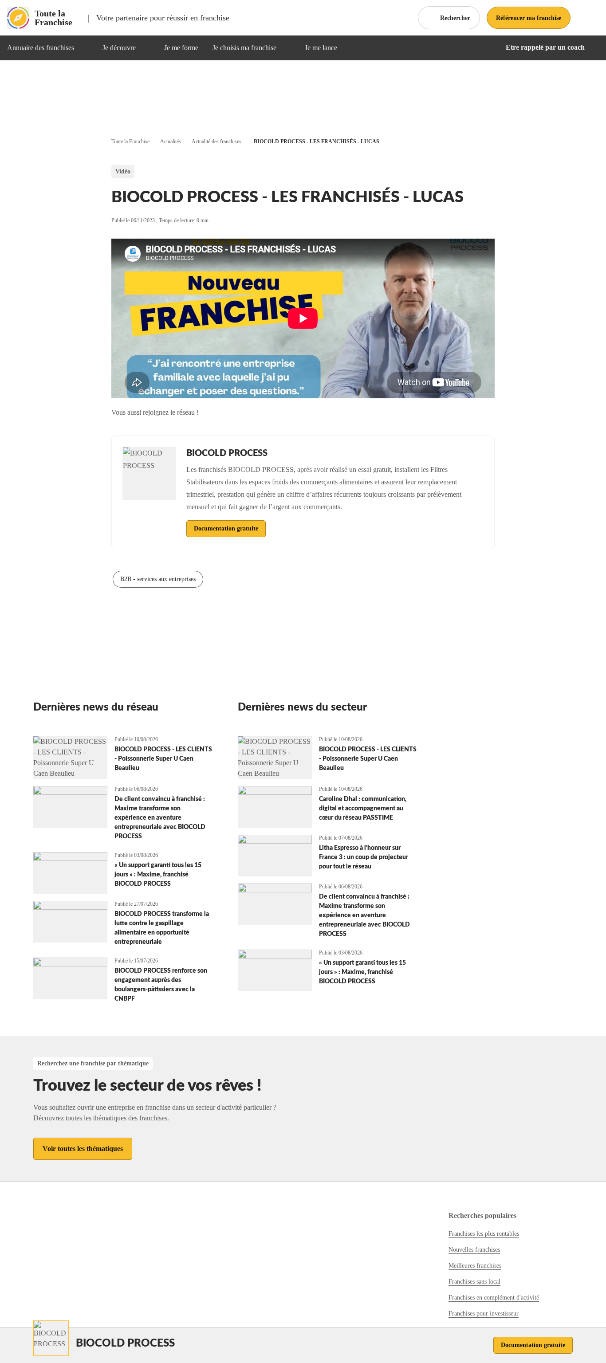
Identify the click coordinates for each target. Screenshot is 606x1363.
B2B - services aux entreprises (158, 579)
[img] (84, 47)
